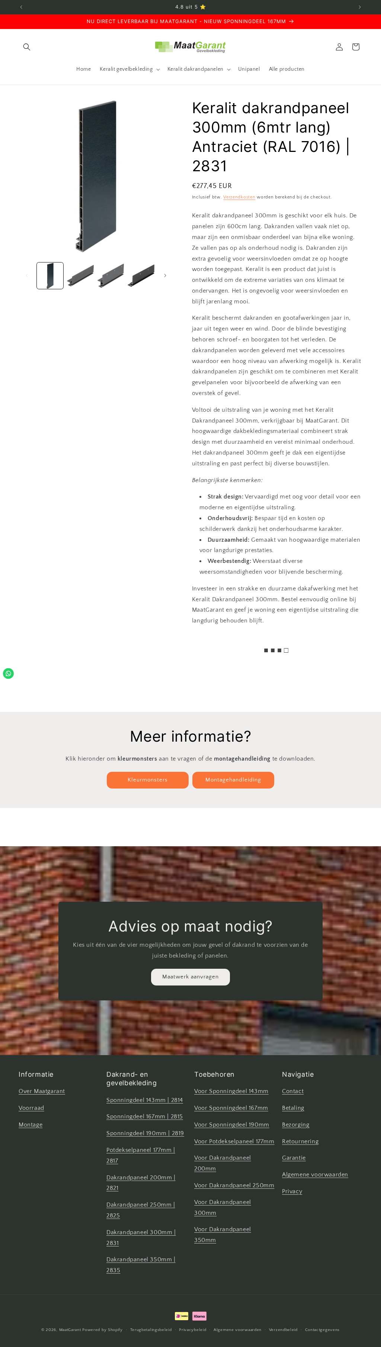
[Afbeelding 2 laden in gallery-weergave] (80, 275)
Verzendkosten (239, 197)
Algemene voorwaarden (315, 1174)
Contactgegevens (322, 1330)
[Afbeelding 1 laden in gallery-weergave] (50, 275)
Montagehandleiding (233, 780)
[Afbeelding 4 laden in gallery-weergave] (141, 275)
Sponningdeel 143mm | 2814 (144, 1100)
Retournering (300, 1141)
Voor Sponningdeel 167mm (231, 1108)
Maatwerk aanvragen (190, 977)
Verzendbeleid (283, 1330)
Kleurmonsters (148, 780)
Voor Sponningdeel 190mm (231, 1124)
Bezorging (295, 1124)
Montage (30, 1124)
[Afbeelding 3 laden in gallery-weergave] (110, 275)
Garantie (294, 1158)
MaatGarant (70, 1330)
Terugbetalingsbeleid (151, 1330)
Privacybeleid (192, 1330)
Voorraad (31, 1108)
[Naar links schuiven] (27, 275)
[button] (27, 47)
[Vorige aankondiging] (21, 7)
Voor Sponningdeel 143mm (231, 1091)
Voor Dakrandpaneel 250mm (234, 1185)
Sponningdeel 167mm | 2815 (144, 1116)
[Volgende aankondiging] (360, 7)
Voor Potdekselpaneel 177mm (234, 1141)
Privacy (292, 1191)
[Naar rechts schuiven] (165, 275)
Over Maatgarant (42, 1091)
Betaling (293, 1108)
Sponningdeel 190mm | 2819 (145, 1133)
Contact (293, 1091)
